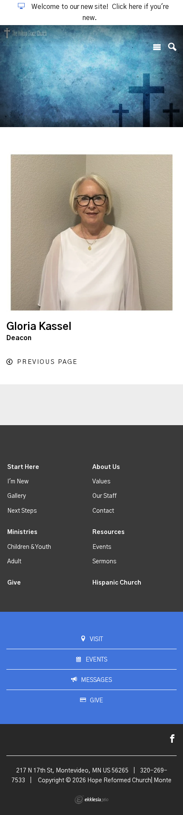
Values (101, 482)
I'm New (18, 482)
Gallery (16, 496)
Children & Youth (29, 547)
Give (14, 583)
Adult (14, 562)
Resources (108, 532)
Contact (103, 511)
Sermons (104, 562)
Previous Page (47, 362)
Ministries (22, 532)
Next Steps (22, 511)
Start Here (23, 467)
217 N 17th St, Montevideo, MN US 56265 (72, 771)
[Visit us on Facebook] (172, 739)
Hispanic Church (116, 583)
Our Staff (104, 496)
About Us (106, 467)
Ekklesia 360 (91, 799)
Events (101, 547)
